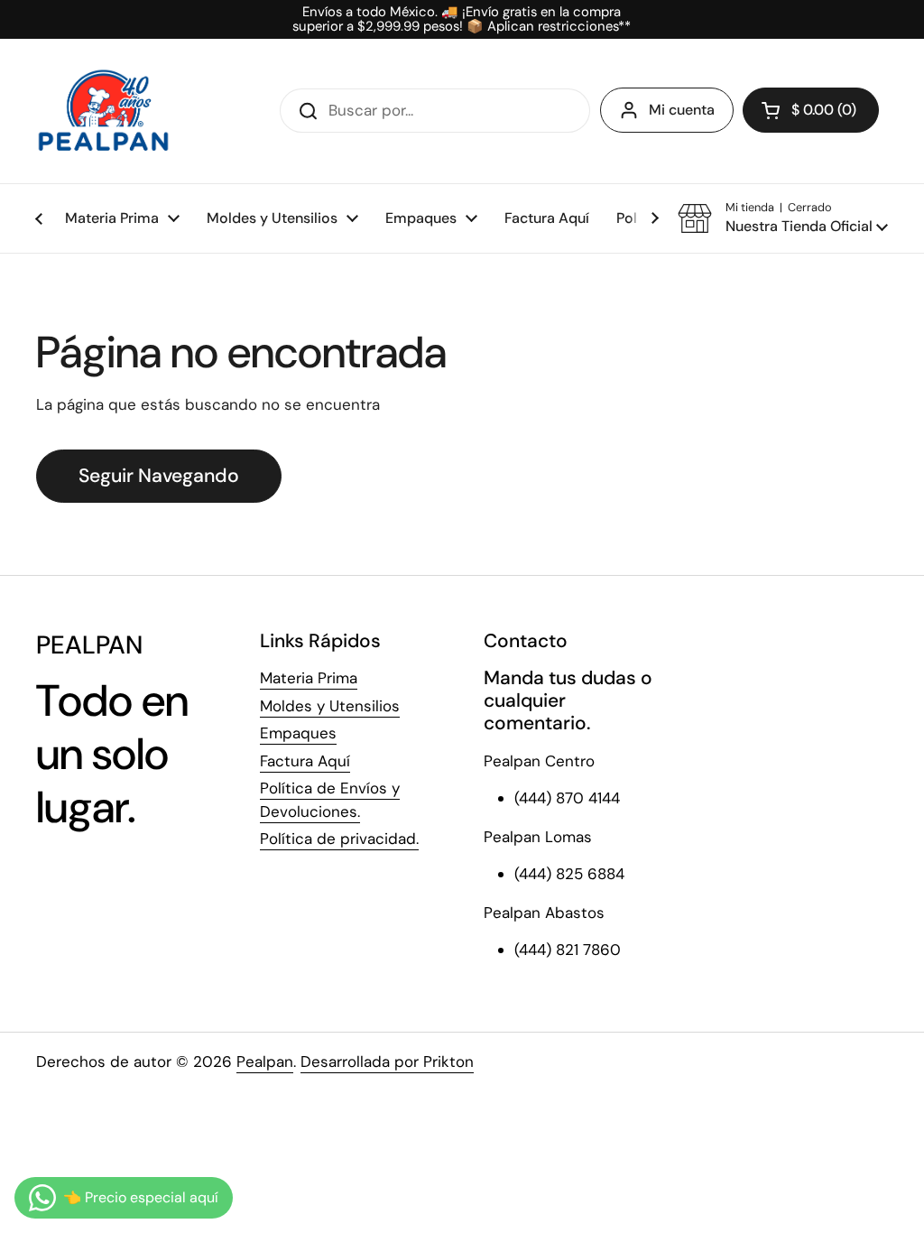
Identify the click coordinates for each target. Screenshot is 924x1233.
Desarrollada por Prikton (387, 1061)
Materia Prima (308, 678)
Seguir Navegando (159, 475)
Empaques (298, 733)
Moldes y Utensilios (330, 706)
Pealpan (264, 1061)
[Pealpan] (103, 111)
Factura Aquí (305, 761)
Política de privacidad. (339, 838)
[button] (811, 110)
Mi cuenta (682, 109)
